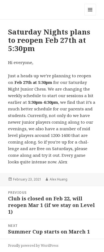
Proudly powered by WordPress (33, 245)
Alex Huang (58, 179)
